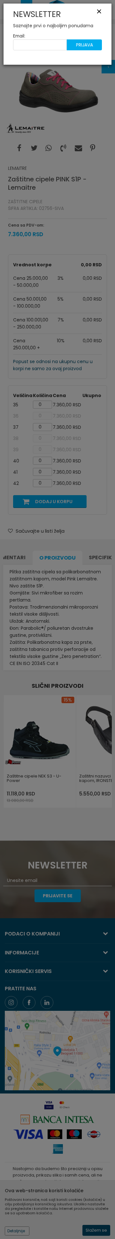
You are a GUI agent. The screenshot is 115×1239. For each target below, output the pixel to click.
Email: (19, 36)
